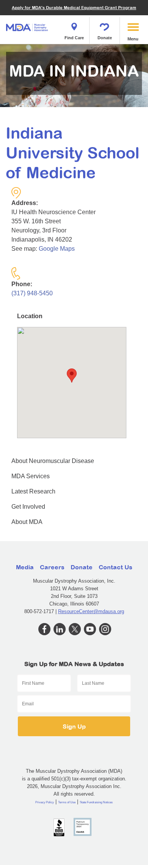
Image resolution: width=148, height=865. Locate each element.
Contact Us (115, 567)
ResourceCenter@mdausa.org (91, 611)
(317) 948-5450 (32, 293)
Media (25, 567)
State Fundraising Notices (96, 802)
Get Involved (28, 506)
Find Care (74, 37)
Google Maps (57, 248)
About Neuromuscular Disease (52, 461)
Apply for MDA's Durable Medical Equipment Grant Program (74, 7)
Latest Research (33, 491)
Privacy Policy (44, 802)
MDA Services (30, 476)
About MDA (27, 522)
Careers (52, 567)
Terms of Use (67, 802)
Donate (105, 37)
